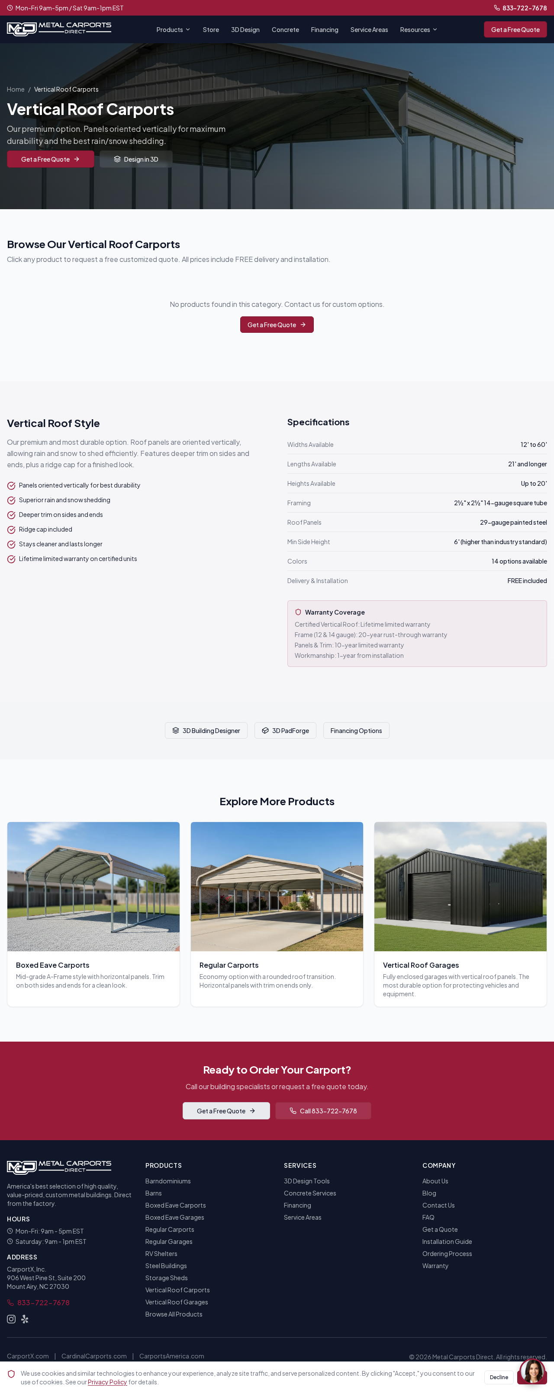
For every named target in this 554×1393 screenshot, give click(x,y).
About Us (435, 1181)
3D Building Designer (211, 730)
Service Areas (369, 29)
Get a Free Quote (515, 29)
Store (211, 29)
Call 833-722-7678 (328, 1111)
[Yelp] (25, 1319)
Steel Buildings (166, 1265)
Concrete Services (310, 1193)
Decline (499, 1377)
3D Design (245, 29)
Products (170, 29)
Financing (324, 29)
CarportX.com (28, 1356)
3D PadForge (290, 730)
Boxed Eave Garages (174, 1217)
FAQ (428, 1217)
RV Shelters (161, 1253)
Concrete (285, 29)
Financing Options (356, 730)
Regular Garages (169, 1241)
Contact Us (438, 1205)
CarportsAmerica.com (171, 1356)
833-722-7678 (524, 8)
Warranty (435, 1265)
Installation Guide (447, 1241)
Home (16, 89)
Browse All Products (174, 1314)
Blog (429, 1193)
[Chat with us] (532, 1371)
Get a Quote (440, 1229)
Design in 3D (141, 159)
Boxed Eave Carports (175, 1205)
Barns (153, 1193)
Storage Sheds (166, 1277)
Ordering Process (447, 1253)
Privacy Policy (107, 1382)
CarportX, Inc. (26, 1269)
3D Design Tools (307, 1181)
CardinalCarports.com (94, 1356)
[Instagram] (11, 1319)
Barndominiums (168, 1181)
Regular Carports (169, 1229)
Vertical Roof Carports (177, 1290)
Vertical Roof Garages (176, 1302)
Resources (415, 29)
